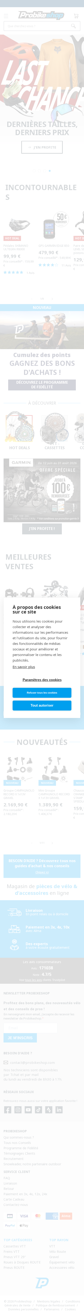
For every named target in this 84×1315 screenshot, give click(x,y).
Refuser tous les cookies (42, 692)
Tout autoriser (42, 705)
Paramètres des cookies (42, 680)
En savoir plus (24, 666)
